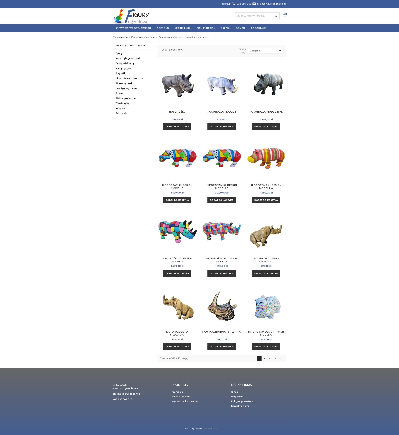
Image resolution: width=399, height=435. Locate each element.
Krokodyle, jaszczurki (127, 58)
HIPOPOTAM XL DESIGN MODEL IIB (222, 187)
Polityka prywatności (243, 401)
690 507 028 (242, 3)
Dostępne (266, 51)
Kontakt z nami (240, 406)
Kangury (120, 108)
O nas (234, 392)
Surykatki (120, 73)
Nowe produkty (181, 396)
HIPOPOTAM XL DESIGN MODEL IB (177, 187)
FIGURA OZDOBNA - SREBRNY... (221, 331)
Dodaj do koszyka (177, 126)
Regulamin (237, 396)
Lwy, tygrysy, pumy (126, 88)
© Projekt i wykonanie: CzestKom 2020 (199, 428)
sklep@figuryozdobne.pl (269, 3)
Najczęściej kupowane (184, 401)
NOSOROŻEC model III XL (266, 111)
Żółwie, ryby (122, 103)
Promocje (177, 392)
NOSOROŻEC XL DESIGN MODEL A (177, 260)
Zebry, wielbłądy (124, 63)
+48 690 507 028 (122, 399)
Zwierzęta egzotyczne (130, 45)
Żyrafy (119, 53)
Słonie (119, 93)
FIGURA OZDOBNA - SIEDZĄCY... (266, 260)
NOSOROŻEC (177, 111)
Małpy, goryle (123, 68)
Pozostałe (121, 113)
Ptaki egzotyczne (125, 98)
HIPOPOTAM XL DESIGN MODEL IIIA (266, 187)
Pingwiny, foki (123, 83)
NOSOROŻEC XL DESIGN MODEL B (221, 260)
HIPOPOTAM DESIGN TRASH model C (266, 333)
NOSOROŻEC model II (221, 111)
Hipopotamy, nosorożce (129, 78)
